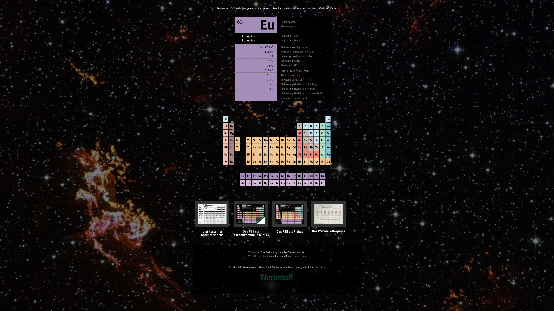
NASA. (322, 267)
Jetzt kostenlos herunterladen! (212, 233)
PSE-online (253, 252)
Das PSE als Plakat (289, 231)
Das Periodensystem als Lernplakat (250, 8)
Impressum (299, 256)
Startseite (222, 8)
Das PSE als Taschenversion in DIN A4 (250, 233)
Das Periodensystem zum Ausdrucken (294, 8)
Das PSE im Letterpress (328, 231)
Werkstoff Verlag (328, 8)
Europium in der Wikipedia (294, 98)
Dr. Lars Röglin (262, 256)
